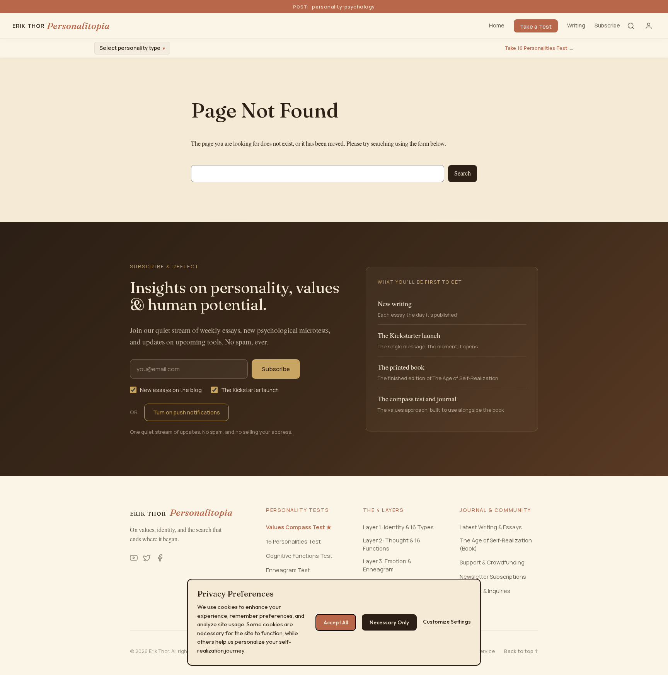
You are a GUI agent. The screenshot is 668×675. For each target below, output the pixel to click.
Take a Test (536, 26)
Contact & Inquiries (485, 591)
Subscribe (607, 25)
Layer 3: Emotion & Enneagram (387, 565)
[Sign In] (649, 26)
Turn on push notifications (186, 412)
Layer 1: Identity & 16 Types (398, 527)
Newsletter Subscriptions (493, 576)
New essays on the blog (171, 390)
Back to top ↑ (521, 651)
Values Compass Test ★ (298, 527)
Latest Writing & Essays (491, 527)
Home (496, 25)
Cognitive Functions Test (299, 555)
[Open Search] (631, 26)
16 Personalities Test (293, 541)
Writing (576, 25)
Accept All (336, 622)
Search (462, 173)
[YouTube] (134, 558)
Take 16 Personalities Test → (539, 48)
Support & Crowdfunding (492, 562)
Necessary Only (389, 622)
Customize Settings (447, 621)
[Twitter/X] (147, 558)
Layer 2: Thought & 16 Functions (391, 544)
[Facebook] (160, 558)
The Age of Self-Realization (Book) (496, 544)
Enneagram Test (288, 570)
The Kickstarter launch (250, 390)
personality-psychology (343, 6)
